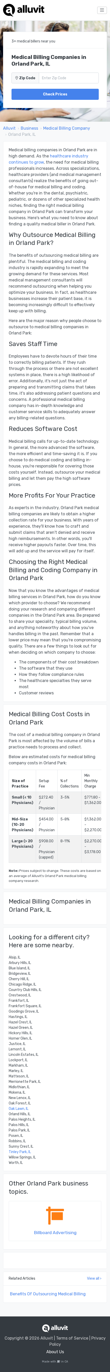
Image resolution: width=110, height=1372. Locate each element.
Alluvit (9, 128)
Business (29, 128)
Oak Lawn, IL (18, 1109)
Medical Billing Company (66, 128)
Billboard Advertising (55, 1232)
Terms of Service (72, 1338)
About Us (55, 1351)
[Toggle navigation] (102, 10)
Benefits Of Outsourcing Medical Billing (48, 1293)
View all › (94, 1278)
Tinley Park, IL (20, 1152)
